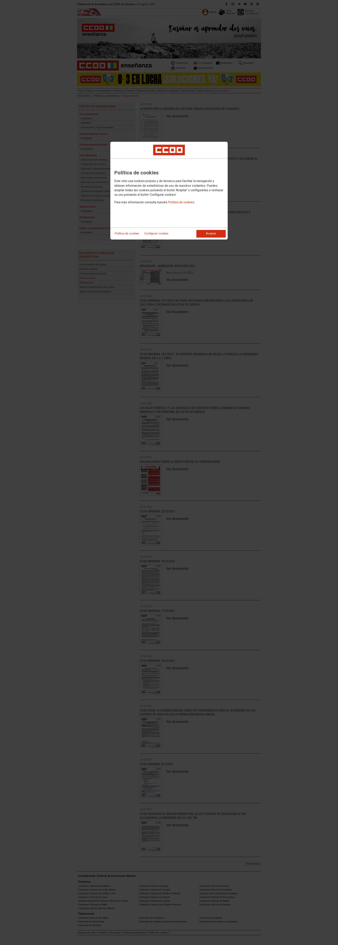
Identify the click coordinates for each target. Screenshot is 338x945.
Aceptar (211, 233)
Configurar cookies (156, 233)
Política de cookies (181, 202)
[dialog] (169, 191)
